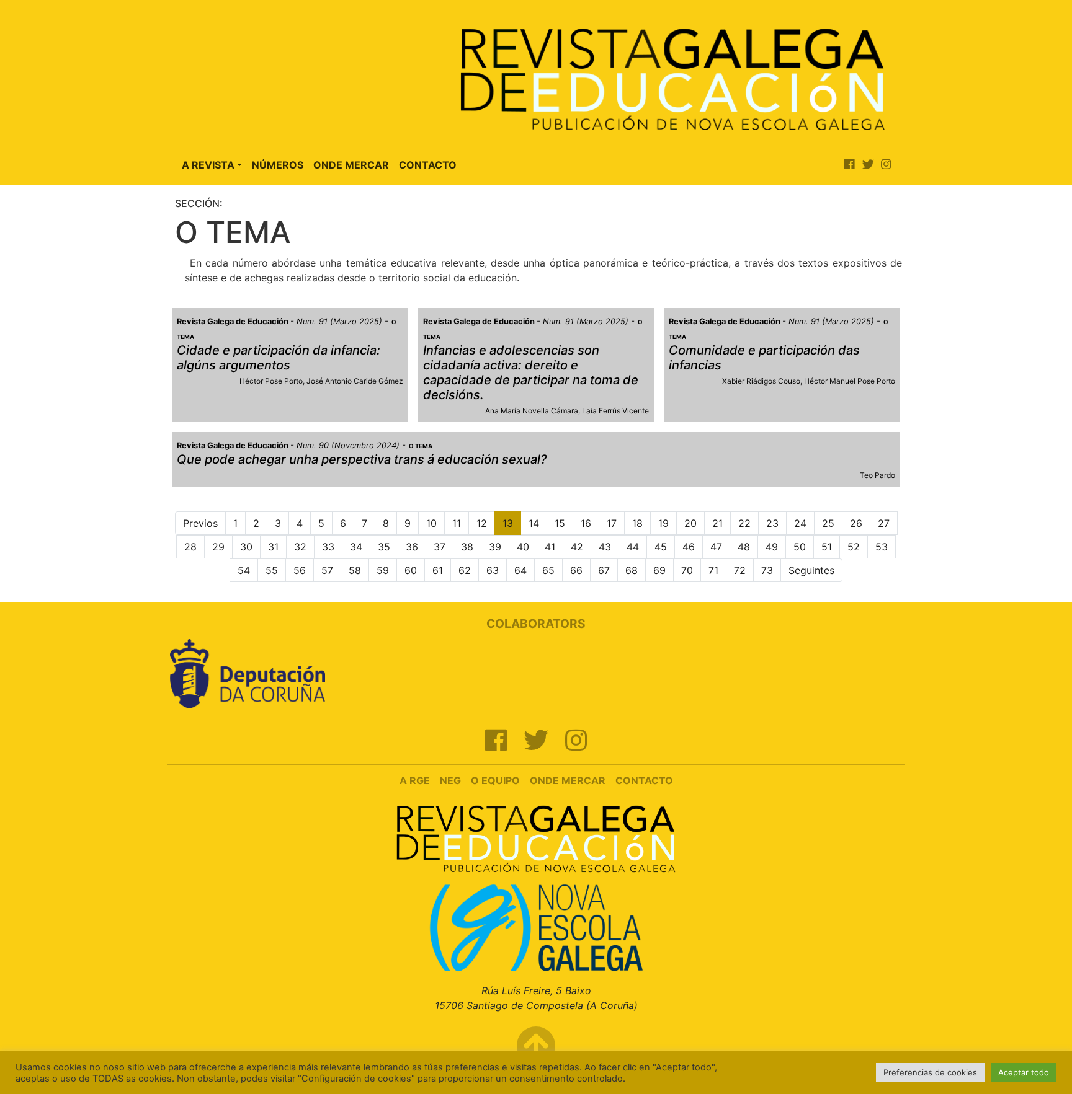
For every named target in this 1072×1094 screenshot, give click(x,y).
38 (467, 546)
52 (853, 546)
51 (826, 546)
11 (456, 523)
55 (272, 570)
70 (687, 570)
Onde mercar (567, 780)
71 (713, 570)
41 (550, 546)
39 (495, 546)
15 (560, 523)
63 (492, 570)
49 (772, 546)
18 (637, 523)
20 (690, 523)
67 (604, 570)
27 (884, 523)
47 (716, 546)
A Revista (208, 165)
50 (799, 546)
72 (740, 570)
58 (355, 570)
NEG (450, 780)
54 (244, 570)
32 (300, 546)
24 (800, 523)
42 (577, 546)
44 (633, 546)
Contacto (428, 165)
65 (548, 570)
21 (717, 523)
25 (828, 523)
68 (631, 570)
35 (384, 546)
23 (772, 523)
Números (277, 165)
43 (605, 546)
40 (523, 546)
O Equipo (495, 780)
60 (410, 570)
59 (383, 570)
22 (744, 523)
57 (327, 570)
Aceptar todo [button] (1023, 1072)
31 (273, 546)
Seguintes (811, 570)
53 (881, 546)
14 (534, 523)
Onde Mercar (351, 165)
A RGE (415, 780)
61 (437, 570)
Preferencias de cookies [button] (930, 1072)
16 (586, 523)
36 (412, 546)
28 (190, 546)
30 (246, 546)
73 (767, 570)
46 (688, 546)
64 (520, 570)
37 (439, 546)
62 (464, 570)
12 (481, 523)
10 (431, 523)
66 (576, 570)
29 (218, 546)
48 (744, 546)
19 (663, 523)
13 (507, 523)
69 (659, 570)
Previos (200, 523)
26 (856, 523)
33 (328, 546)
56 (299, 570)
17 (612, 523)
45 (660, 546)
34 (356, 546)
